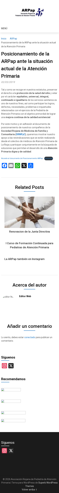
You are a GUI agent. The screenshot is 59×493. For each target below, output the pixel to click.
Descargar (48, 158)
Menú (4, 28)
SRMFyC (20, 134)
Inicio (3, 38)
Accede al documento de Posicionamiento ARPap (22, 158)
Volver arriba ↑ (29, 489)
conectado (29, 337)
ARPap (13, 38)
